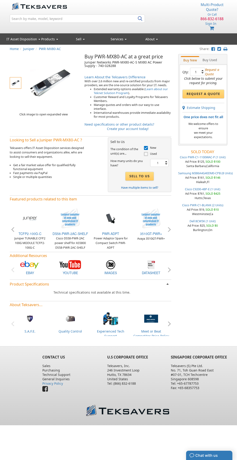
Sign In (210, 23)
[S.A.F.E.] (30, 318)
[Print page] (225, 49)
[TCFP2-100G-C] (29, 218)
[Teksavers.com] (127, 410)
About (150, 39)
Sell (79, 39)
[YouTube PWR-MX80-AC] (70, 264)
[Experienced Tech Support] (110, 318)
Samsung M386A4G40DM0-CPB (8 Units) (205, 173)
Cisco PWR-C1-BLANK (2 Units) (202, 205)
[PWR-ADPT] (110, 218)
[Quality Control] (70, 318)
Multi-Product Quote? (212, 7)
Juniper (28, 49)
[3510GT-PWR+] (151, 218)
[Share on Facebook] (213, 49)
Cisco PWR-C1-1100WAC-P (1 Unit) (203, 157)
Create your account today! (128, 129)
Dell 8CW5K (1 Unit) (203, 221)
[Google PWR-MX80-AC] (110, 264)
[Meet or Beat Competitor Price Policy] (151, 318)
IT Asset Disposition (22, 39)
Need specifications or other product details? (119, 124)
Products (48, 39)
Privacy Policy (52, 383)
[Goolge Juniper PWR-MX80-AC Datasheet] (151, 264)
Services (117, 39)
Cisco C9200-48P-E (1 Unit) (202, 189)
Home (14, 49)
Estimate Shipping (200, 107)
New (153, 148)
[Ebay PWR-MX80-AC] (30, 264)
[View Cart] (212, 28)
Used (153, 154)
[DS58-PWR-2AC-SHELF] (70, 218)
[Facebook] (46, 390)
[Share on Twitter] (219, 49)
